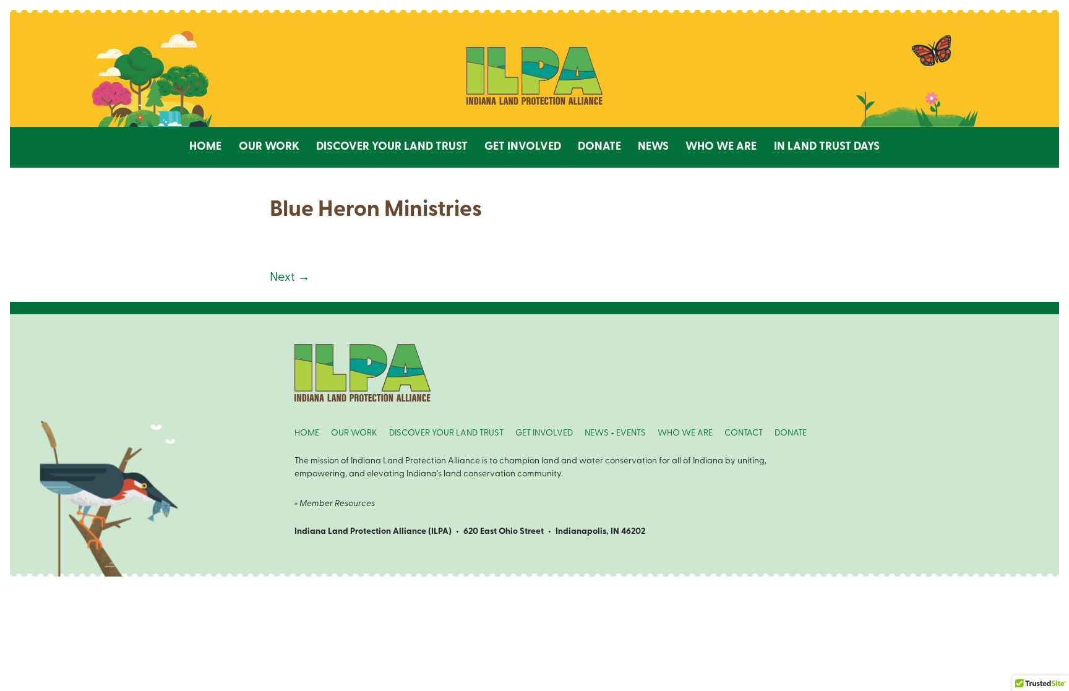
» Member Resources (334, 504)
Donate (599, 147)
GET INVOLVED (544, 433)
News (653, 147)
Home (205, 147)
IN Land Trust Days (827, 147)
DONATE (791, 433)
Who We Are (721, 147)
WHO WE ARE (685, 433)
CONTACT (743, 433)
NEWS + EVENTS (615, 433)
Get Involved (522, 147)
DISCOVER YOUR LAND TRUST (446, 433)
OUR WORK (354, 433)
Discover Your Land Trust (392, 147)
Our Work (269, 147)
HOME (306, 433)
